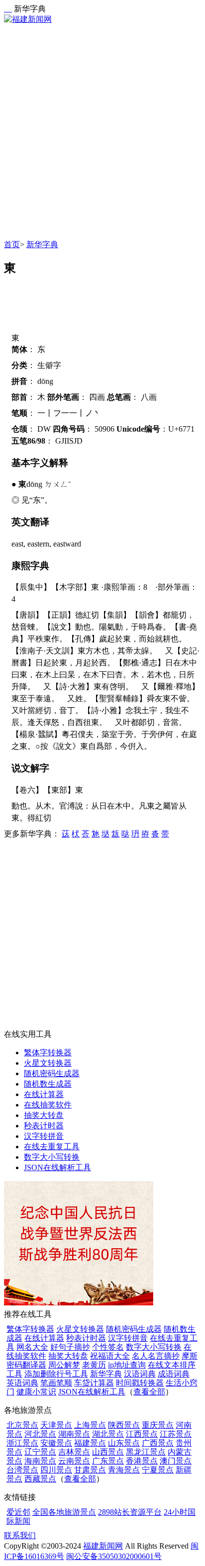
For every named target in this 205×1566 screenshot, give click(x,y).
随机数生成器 (48, 1084)
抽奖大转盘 (44, 1115)
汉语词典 (140, 1374)
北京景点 (22, 1425)
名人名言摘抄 (156, 1356)
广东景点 (108, 1461)
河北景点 (40, 1434)
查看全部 (149, 1391)
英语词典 (22, 1383)
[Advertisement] (102, 132)
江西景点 (142, 1434)
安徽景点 (56, 1443)
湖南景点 (74, 1434)
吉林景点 (74, 1452)
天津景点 (56, 1425)
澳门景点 (176, 1461)
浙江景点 (22, 1443)
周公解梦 (64, 1365)
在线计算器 (44, 1094)
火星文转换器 (48, 1063)
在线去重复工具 (52, 1146)
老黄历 (94, 1365)
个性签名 (108, 1347)
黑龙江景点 (146, 1452)
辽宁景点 (40, 1452)
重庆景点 (158, 1425)
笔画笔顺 (56, 1383)
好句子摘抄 (70, 1347)
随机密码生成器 (52, 1073)
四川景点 (56, 1470)
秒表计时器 (44, 1125)
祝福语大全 (110, 1356)
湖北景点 (108, 1434)
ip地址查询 (127, 1365)
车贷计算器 (94, 1383)
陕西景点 (124, 1425)
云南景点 (74, 1461)
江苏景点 (176, 1434)
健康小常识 (36, 1391)
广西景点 (158, 1443)
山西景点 (108, 1452)
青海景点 (124, 1470)
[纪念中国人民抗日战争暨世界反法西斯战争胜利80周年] (78, 1302)
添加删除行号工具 (56, 1374)
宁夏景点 (158, 1470)
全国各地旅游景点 (64, 1512)
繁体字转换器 (48, 1052)
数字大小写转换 (52, 1157)
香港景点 (142, 1461)
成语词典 (174, 1374)
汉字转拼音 (44, 1136)
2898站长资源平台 (130, 1512)
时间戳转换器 (140, 1383)
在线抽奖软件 (48, 1105)
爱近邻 (18, 1512)
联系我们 (20, 1535)
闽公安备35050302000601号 (114, 1556)
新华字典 (42, 244)
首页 (12, 244)
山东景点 (124, 1443)
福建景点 (90, 1443)
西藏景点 (40, 1478)
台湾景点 (22, 1470)
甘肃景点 (90, 1470)
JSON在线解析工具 (57, 1167)
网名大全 (32, 1347)
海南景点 (40, 1461)
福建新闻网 (103, 1546)
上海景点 (90, 1425)
